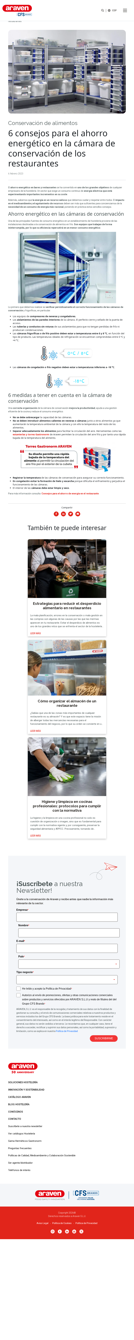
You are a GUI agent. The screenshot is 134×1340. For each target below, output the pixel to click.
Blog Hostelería (18, 1104)
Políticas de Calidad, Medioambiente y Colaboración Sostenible (41, 1155)
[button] (114, 10)
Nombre (23, 925)
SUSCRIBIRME (104, 1038)
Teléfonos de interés (19, 1170)
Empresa (22, 909)
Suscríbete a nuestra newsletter (25, 1126)
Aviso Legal (42, 1223)
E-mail (20, 941)
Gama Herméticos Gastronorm (25, 1140)
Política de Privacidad (67, 1031)
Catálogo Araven (19, 1097)
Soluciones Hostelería (23, 1082)
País (21, 956)
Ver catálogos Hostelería (21, 1133)
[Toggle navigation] (125, 10)
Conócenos (15, 1111)
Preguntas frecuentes (20, 1148)
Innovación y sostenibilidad (26, 1089)
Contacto (14, 1118)
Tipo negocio (25, 972)
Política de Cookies (62, 1223)
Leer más (35, 633)
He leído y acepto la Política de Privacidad (47, 988)
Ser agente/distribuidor (20, 1162)
